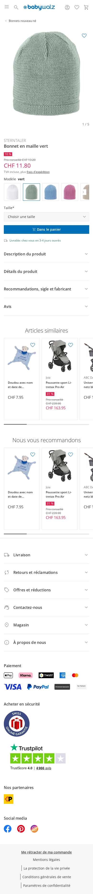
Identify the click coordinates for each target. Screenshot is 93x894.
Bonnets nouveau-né (22, 21)
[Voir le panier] (86, 7)
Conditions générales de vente (46, 877)
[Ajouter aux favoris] (84, 36)
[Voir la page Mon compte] (67, 7)
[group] (46, 73)
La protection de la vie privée (47, 868)
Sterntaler (15, 140)
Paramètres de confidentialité (46, 885)
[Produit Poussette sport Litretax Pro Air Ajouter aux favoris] (71, 345)
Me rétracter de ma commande (46, 852)
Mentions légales (46, 859)
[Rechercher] (16, 7)
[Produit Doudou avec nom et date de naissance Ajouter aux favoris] (33, 345)
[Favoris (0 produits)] (77, 7)
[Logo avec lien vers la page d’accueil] (39, 7)
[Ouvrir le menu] (7, 7)
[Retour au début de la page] (88, 860)
